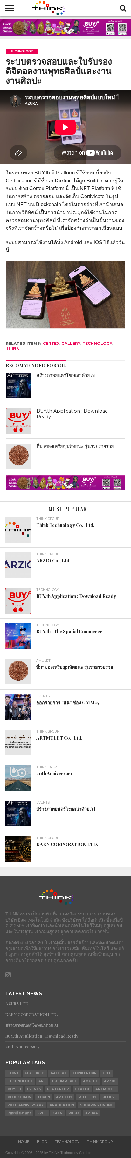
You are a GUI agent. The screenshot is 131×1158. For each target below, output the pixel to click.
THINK (12, 348)
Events (34, 1089)
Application (62, 1105)
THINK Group (100, 1141)
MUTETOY (87, 1097)
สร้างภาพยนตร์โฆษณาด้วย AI (66, 375)
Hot (107, 1073)
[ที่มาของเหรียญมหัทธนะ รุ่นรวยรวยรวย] (18, 456)
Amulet (90, 1081)
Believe (109, 1097)
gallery (70, 343)
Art (42, 1081)
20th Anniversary (26, 1105)
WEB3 (73, 1113)
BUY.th (14, 1089)
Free (41, 1113)
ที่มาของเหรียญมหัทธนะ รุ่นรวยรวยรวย (75, 446)
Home (23, 1141)
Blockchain (19, 1097)
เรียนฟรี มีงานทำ (19, 1113)
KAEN (57, 1113)
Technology (97, 343)
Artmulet (105, 1089)
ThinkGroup (84, 1073)
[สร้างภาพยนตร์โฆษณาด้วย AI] (18, 385)
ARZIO (109, 1081)
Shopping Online (96, 1105)
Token (43, 1097)
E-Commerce (64, 1081)
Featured (35, 1073)
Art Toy (64, 1097)
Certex (51, 343)
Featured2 (58, 1089)
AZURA (91, 1113)
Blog (42, 1141)
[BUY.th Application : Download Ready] (18, 421)
